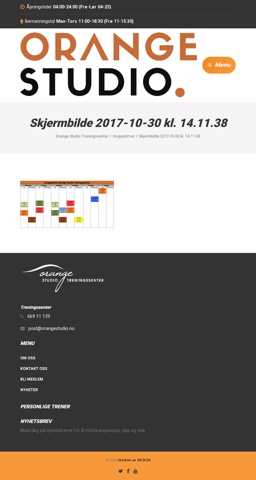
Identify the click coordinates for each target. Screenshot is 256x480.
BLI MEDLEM (31, 379)
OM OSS (27, 358)
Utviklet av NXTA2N (134, 460)
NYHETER (29, 389)
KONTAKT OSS (33, 368)
